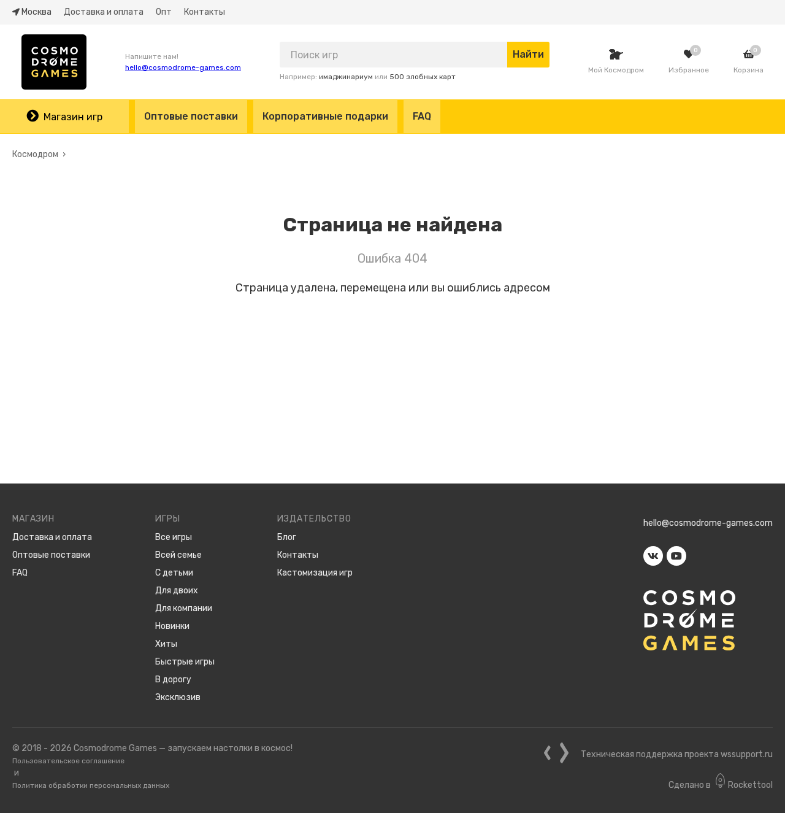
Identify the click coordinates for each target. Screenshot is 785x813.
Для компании (183, 608)
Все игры (173, 537)
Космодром (35, 154)
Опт (164, 12)
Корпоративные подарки (325, 116)
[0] (689, 54)
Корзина (748, 70)
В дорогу (173, 679)
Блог (286, 537)
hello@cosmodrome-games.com (183, 67)
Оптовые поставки (191, 116)
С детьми (174, 573)
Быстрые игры (185, 662)
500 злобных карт (422, 76)
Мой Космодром (616, 70)
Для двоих (176, 590)
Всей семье (178, 555)
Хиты (166, 644)
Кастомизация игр (315, 573)
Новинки (172, 626)
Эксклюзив (178, 697)
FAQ (422, 116)
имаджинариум (346, 76)
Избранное (688, 70)
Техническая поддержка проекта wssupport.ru (677, 754)
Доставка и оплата (104, 12)
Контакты (204, 12)
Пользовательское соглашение (68, 761)
